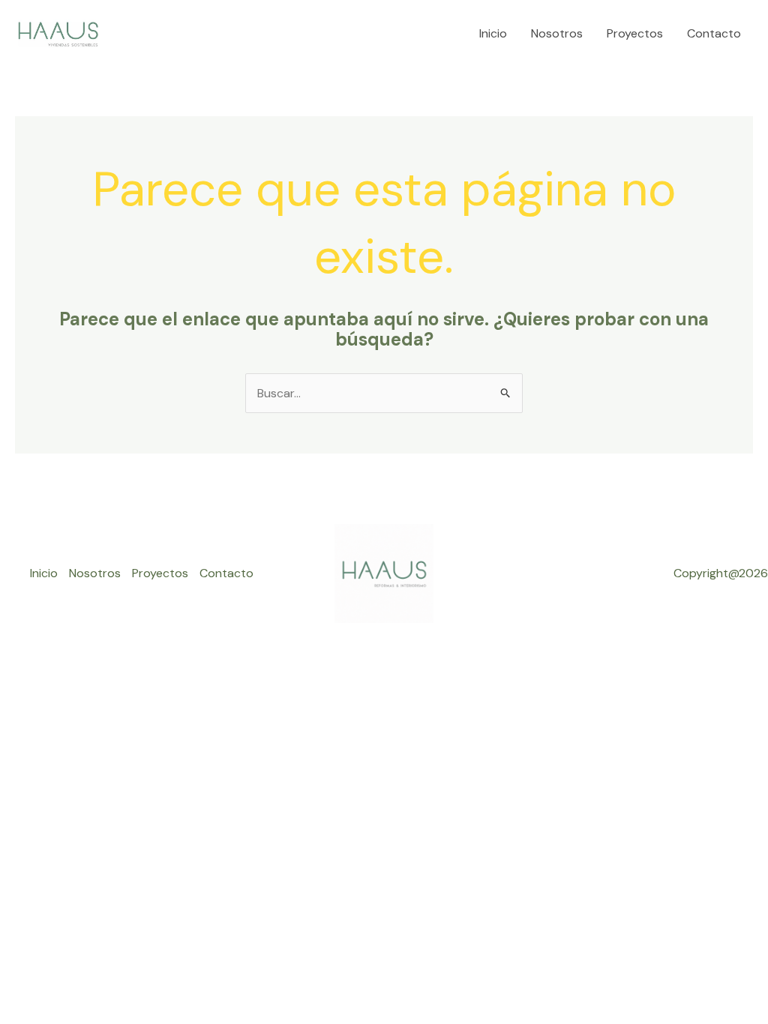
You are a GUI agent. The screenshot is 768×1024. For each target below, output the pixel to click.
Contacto (714, 33)
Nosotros (557, 33)
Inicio (493, 33)
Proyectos (635, 33)
